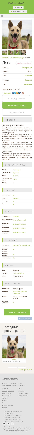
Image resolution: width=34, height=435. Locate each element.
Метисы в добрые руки (12, 417)
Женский (28, 76)
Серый (15, 179)
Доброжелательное (19, 224)
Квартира (16, 245)
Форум (4, 407)
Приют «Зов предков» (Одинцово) (20, 292)
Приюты (5, 398)
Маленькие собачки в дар (13, 412)
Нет (14, 201)
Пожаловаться (25, 319)
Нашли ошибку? (23, 396)
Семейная (28, 84)
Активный (16, 216)
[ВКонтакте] (13, 93)
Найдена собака (6, 393)
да (13, 302)
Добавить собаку (19, 11)
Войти (19, 7)
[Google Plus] (23, 93)
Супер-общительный (19, 220)
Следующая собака (15, 112)
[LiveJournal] (21, 93)
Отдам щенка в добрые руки (14, 421)
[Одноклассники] (17, 93)
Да (13, 195)
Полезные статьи (6, 403)
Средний (28, 80)
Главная (5, 388)
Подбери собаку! (13, 2)
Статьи (4, 400)
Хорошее (16, 198)
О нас (20, 388)
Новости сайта (23, 393)
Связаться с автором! (17, 312)
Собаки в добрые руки (8, 391)
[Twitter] (15, 93)
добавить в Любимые (24, 63)
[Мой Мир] (19, 93)
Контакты (21, 391)
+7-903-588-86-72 (18, 273)
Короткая (16, 173)
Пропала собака (6, 395)
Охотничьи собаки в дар (13, 419)
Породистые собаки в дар (13, 415)
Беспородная (27, 68)
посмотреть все (25, 369)
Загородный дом (25, 245)
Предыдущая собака (17, 99)
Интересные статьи (7, 405)
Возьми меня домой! (17, 105)
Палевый (15, 176)
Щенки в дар (9, 413)
